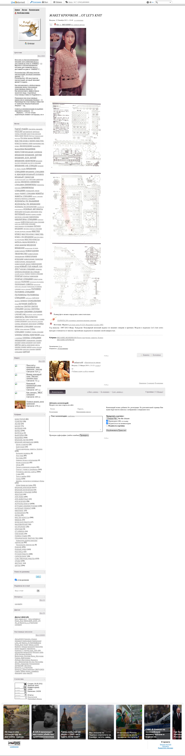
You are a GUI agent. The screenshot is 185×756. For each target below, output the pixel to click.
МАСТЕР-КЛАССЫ (22, 517)
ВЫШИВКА (19, 438)
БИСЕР (17, 426)
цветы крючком (28, 345)
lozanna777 (19, 650)
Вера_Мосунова (37, 656)
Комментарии (34, 10)
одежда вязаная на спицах (27, 271)
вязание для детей (25, 157)
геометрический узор (22, 179)
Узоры (18, 479)
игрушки (18, 211)
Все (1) (42, 600)
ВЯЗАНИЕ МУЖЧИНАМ (24, 490)
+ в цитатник (78, 20)
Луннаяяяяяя (34, 664)
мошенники (29, 248)
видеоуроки (26, 146)
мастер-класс (28, 234)
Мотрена (27, 666)
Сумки (18, 474)
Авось (70, 2)
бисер (26, 136)
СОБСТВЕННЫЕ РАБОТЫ (25, 559)
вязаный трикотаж (24, 177)
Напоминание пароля (83, 412)
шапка (29, 347)
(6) (39, 397)
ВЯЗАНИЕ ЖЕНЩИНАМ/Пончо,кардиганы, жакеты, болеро (80, 338)
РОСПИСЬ (19, 552)
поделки (25, 281)
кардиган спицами (22, 217)
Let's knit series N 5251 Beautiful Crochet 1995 (86, 325)
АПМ (16, 654)
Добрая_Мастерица (22, 660)
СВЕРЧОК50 (39, 669)
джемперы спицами (24, 189)
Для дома (19, 456)
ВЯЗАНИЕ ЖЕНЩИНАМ (24, 442)
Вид (151, 3)
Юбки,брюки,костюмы (24, 485)
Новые (160, 392)
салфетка (19, 306)
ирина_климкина (32, 671)
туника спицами (37, 332)
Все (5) (42, 613)
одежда (38, 269)
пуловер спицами (25, 291)
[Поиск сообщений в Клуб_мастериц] (38, 576)
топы (17, 329)
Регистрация (37, 2)
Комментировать (57, 392)
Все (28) (42, 361)
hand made (21, 128)
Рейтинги (59, 2)
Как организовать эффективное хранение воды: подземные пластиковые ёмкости (27, 87)
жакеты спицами (23, 196)
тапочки (37, 326)
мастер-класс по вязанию (29, 235)
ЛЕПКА (17, 515)
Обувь (18, 465)
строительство (20, 319)
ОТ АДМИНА (19, 531)
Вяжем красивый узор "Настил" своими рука (33, 376)
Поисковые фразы (35, 699)
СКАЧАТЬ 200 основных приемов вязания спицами (76, 320)
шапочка (18, 349)
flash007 (18, 647)
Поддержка (148, 2)
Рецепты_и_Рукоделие (29, 623)
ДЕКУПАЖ (19, 494)
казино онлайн (36, 214)
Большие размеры (23, 453)
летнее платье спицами (32, 229)
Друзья (24, 10)
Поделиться (157, 355)
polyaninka (19, 652)
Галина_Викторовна (22, 658)
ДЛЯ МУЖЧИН (20, 501)
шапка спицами (37, 347)
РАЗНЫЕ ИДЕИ (21, 549)
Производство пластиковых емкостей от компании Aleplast (27, 99)
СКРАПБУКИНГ (21, 556)
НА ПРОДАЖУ (20, 527)
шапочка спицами (29, 349)
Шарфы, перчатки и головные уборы (30, 481)
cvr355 (36, 645)
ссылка (97, 365)
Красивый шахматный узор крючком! (33, 385)
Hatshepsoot (36, 641)
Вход (46, 2)
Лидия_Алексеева (22, 664)
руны (16, 304)
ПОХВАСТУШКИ (21, 536)
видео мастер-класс (27, 139)
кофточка (25, 222)
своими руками (33, 311)
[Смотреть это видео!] (20, 368)
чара (24, 673)
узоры (18, 334)
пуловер (36, 288)
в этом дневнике (23, 580)
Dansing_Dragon (30, 639)
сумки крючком (34, 319)
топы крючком (25, 329)
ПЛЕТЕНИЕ (19, 534)
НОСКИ (18, 131)
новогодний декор (23, 264)
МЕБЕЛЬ (18, 520)
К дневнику (105, 392)
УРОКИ (17, 561)
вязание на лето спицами (31, 163)
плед (35, 279)
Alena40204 (19, 639)
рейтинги (29, 298)
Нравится (146, 355)
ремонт (24, 301)
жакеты (39, 193)
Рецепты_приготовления (24, 669)
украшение (20, 340)
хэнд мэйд (37, 343)
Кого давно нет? (21, 619)
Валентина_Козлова (23, 656)
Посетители (32, 697)
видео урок (27, 143)
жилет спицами (38, 196)
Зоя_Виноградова (22, 662)
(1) (39, 372)
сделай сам (20, 314)
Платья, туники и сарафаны (27, 469)
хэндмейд (18, 604)
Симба (17, 671)
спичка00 (18, 625)
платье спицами (24, 279)
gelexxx (24, 647)
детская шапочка (36, 179)
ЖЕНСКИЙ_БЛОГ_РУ (32, 621)
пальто (27, 274)
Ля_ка (17, 623)
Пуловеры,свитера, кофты (26, 472)
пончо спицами (26, 289)
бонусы (31, 136)
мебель (18, 242)
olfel (39, 650)
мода (24, 242)
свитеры (27, 309)
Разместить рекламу (165, 748)
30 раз (60, 346)
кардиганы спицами (26, 219)
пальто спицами (37, 274)
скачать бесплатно (26, 316)
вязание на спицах (26, 165)
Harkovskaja (27, 641)
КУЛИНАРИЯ (20, 513)
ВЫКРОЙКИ (19, 435)
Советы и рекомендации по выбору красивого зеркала (29, 110)
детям (17, 182)
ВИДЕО (17, 431)
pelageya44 (78, 362)
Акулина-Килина (25, 654)
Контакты (165, 746)
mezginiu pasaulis (35, 129)
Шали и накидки (22, 444)
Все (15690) (40, 635)
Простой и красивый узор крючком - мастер (34, 367)
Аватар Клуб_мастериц (29, 29)
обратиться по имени (92, 362)
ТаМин (22, 671)
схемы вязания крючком (25, 324)
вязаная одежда (33, 152)
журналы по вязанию (27, 203)
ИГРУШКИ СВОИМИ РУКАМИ (26, 506)
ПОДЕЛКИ (19, 421)
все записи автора (78, 25)
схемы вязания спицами (29, 325)
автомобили (27, 132)
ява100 (29, 673)
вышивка (19, 149)
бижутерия (19, 136)
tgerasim (36, 652)
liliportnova (31, 649)
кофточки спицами (28, 224)
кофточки (18, 224)
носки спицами (27, 269)
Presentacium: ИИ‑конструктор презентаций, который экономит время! (27, 74)
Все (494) (41, 56)
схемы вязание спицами (35, 321)
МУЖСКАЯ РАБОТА (22, 522)
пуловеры (21, 294)
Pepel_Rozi (19, 621)
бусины (23, 138)
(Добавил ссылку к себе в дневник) (83, 371)
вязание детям (33, 154)
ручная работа (28, 303)
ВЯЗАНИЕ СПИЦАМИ (23, 492)
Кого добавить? (34, 619)
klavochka (39, 647)
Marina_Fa (26, 643)
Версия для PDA (165, 744)
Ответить (142, 383)
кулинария (29, 226)
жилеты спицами (28, 199)
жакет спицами (27, 193)
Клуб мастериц (16, 13)
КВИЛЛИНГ (19, 511)
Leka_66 (18, 643)
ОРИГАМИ (19, 529)
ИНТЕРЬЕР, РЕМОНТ (23, 508)
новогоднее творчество (27, 252)
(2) (39, 406)
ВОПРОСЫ (19, 433)
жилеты (18, 199)
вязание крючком (25, 160)
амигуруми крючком (34, 134)
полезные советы (24, 284)
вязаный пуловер (35, 174)
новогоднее (20, 251)
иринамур (18, 673)
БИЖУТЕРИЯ (20, 419)
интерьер (20, 214)
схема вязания (21, 321)
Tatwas (31, 645)
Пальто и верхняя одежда (26, 467)
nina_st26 (33, 650)
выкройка (36, 146)
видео (30, 138)
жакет (17, 193)
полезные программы (37, 282)
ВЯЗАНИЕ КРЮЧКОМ (23, 487)
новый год (25, 266)
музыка (35, 248)
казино (28, 214)
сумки (27, 319)
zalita (41, 652)
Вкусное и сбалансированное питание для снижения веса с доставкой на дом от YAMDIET (27, 62)
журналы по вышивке (27, 201)
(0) (41, 64)
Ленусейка (39, 662)
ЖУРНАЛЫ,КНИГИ (22, 504)
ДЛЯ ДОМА (19, 497)
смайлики (71, 416)
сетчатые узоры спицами (34, 314)
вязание (20, 154)
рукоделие (34, 300)
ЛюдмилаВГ (19, 666)
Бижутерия (20, 447)
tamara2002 (27, 652)
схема (41, 319)
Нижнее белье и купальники (27, 460)
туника (28, 332)
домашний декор (32, 191)
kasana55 (31, 647)
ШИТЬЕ (18, 565)
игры (40, 212)
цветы (18, 345)
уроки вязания (27, 343)
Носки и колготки (22, 463)
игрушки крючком (30, 212)
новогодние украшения (25, 261)
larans (17, 649)
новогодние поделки (33, 259)
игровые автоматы (33, 209)
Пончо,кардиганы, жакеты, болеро (29, 449)
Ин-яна (32, 662)
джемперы (30, 184)
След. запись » (117, 392)
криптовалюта (19, 226)
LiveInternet (18, 2)
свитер (27, 306)
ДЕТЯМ (17, 424)
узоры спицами (32, 337)
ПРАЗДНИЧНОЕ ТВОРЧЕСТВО (26, 538)
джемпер (25, 182)
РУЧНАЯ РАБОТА (21, 554)
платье (19, 276)
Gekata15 (18, 641)
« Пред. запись (92, 392)
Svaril (26, 645)
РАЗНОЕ (18, 547)
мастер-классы (32, 239)
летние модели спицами (23, 231)
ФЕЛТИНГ (18, 563)
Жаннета (34, 660)
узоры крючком (31, 334)
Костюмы (19, 458)
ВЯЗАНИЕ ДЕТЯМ (22, 440)
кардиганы (34, 217)
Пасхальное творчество (25, 545)
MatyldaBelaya (35, 643)
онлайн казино (20, 274)
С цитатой (150, 383)
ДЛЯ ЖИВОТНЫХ (21, 499)
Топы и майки (21, 476)
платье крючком (30, 276)
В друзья (31, 43)
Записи (17, 10)
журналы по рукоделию (26, 206)
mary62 (27, 650)
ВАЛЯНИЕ (19, 428)
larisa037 (23, 649)
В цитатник (159, 383)
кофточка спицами (37, 222)
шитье (26, 351)
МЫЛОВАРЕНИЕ (21, 524)
